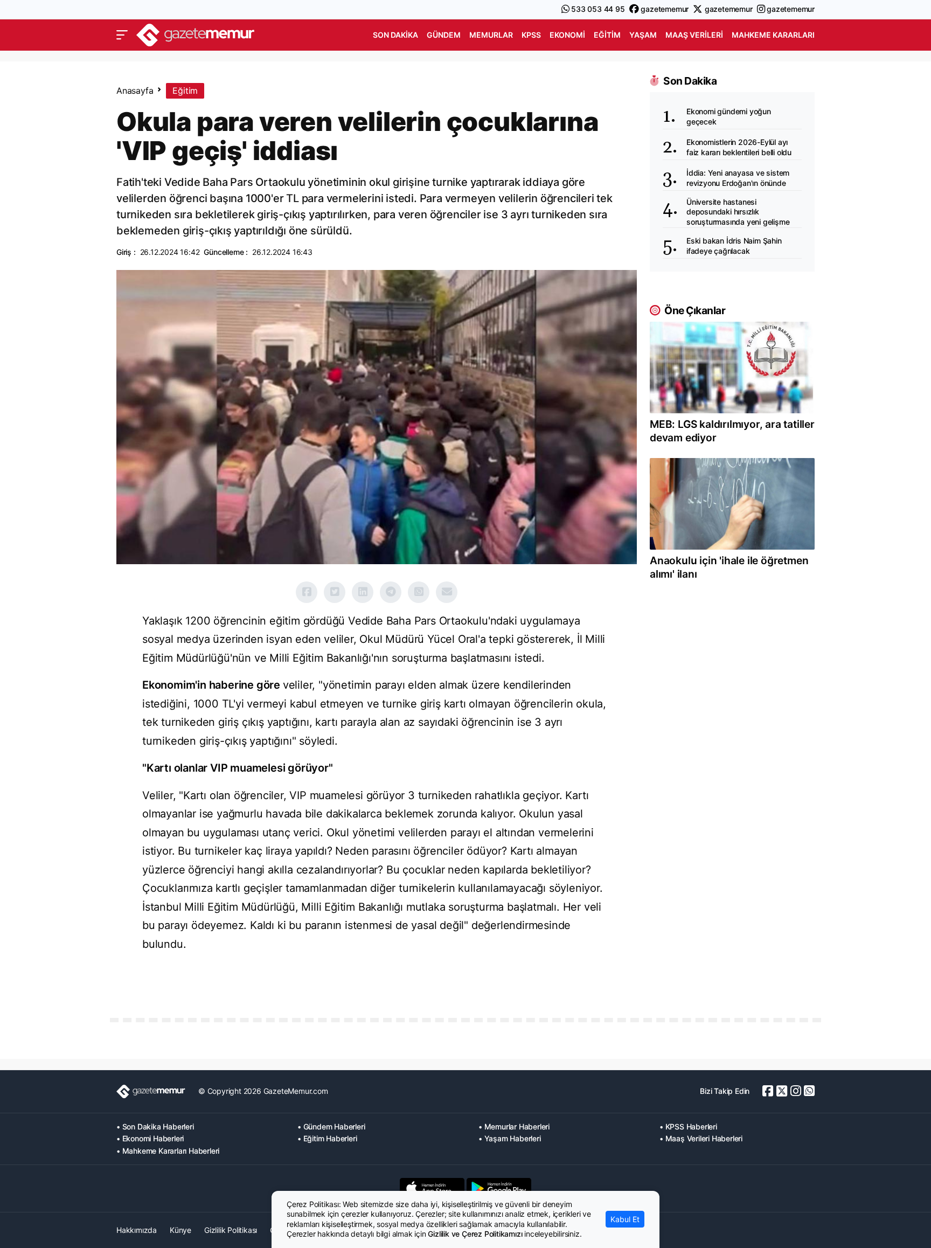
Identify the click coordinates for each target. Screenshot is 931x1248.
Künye (180, 1230)
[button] (122, 35)
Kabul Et (625, 1219)
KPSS (531, 34)
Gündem (444, 34)
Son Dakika (395, 34)
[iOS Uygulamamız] (432, 1188)
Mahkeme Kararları (773, 34)
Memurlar (491, 34)
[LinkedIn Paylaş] (362, 592)
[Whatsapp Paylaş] (418, 592)
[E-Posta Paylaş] (446, 592)
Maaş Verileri (694, 34)
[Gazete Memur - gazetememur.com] (195, 33)
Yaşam (643, 34)
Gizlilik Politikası (230, 1230)
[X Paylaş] (334, 592)
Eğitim (607, 34)
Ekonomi (567, 34)
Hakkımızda (136, 1230)
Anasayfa (134, 90)
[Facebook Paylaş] (306, 592)
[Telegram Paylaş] (390, 592)
